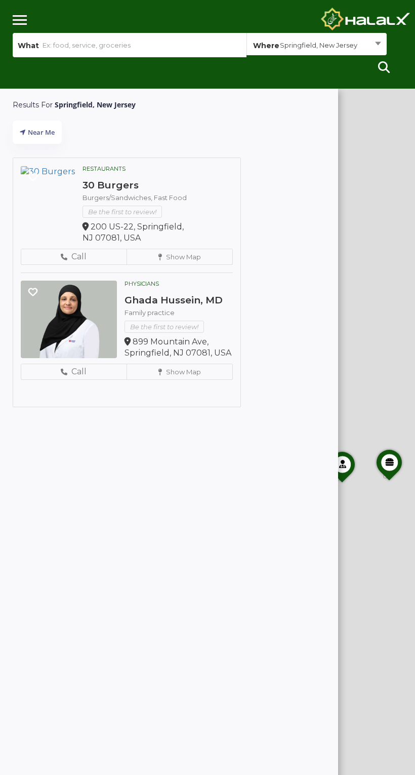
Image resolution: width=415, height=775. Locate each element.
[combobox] (316, 45)
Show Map (182, 257)
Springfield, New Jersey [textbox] (318, 45)
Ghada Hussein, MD (173, 300)
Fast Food (170, 197)
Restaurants (104, 168)
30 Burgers (110, 185)
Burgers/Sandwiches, (118, 197)
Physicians (141, 283)
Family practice (149, 312)
